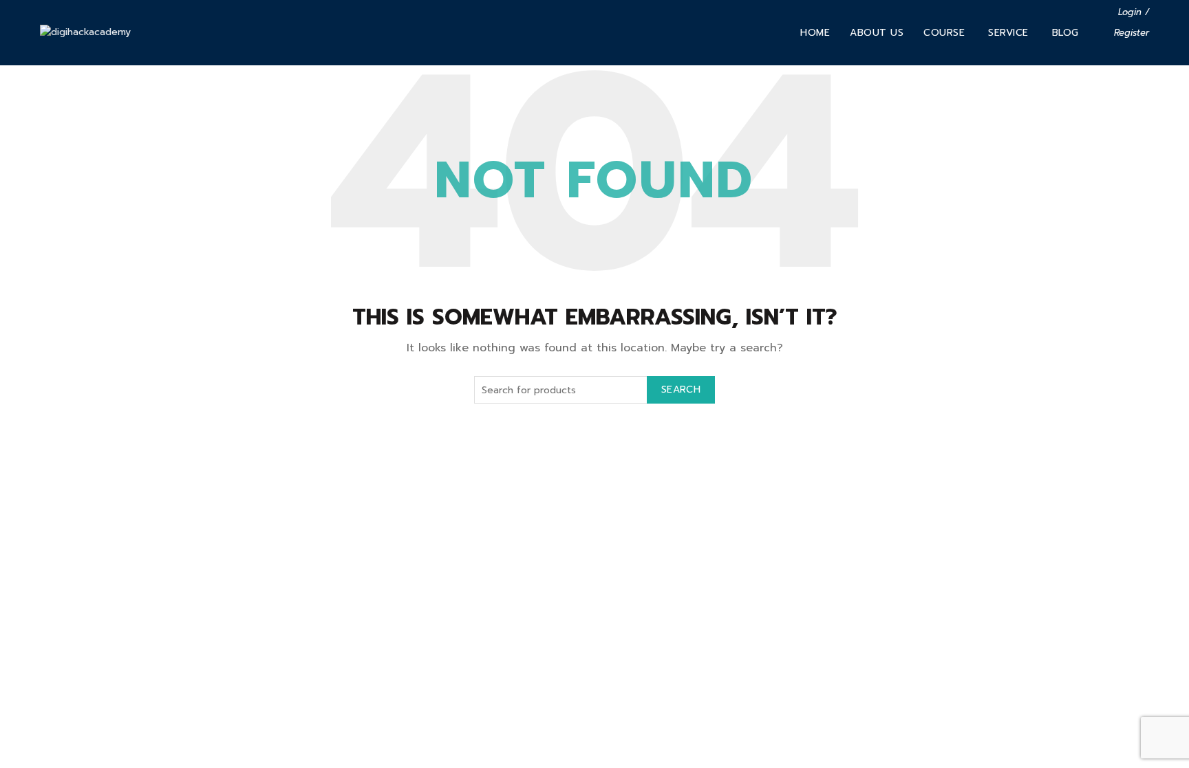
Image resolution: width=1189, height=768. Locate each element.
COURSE (944, 32)
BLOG (1065, 32)
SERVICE (1008, 32)
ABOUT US (876, 32)
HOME (815, 32)
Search (680, 389)
